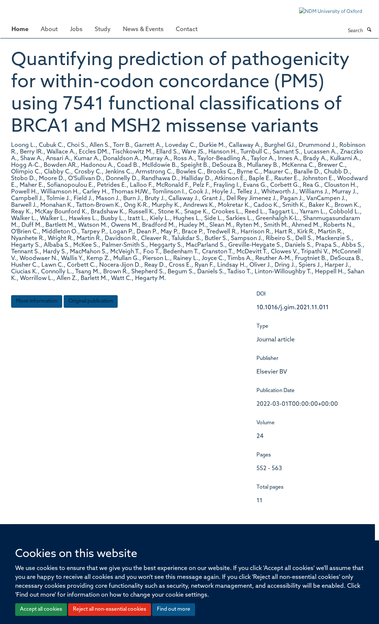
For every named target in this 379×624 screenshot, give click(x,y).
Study (103, 30)
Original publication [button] (90, 301)
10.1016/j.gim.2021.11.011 (292, 308)
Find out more (173, 609)
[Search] (369, 30)
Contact (187, 30)
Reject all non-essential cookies (109, 609)
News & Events (143, 30)
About (49, 30)
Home (19, 30)
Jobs (76, 30)
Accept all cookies (41, 609)
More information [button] (36, 301)
